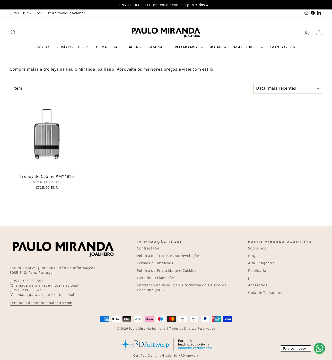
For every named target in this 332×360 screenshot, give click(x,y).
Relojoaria (187, 46)
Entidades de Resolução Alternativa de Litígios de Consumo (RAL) (182, 287)
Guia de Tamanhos (265, 292)
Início (43, 46)
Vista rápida (46, 166)
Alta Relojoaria (146, 46)
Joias (216, 46)
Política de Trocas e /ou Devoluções (169, 255)
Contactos (282, 46)
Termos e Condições (155, 263)
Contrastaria (148, 248)
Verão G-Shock (72, 46)
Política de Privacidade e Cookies (166, 270)
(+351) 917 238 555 (26, 13)
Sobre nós (257, 248)
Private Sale (109, 46)
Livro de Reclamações (156, 277)
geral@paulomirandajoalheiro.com (41, 302)
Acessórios (246, 46)
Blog (252, 255)
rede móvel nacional (66, 13)
